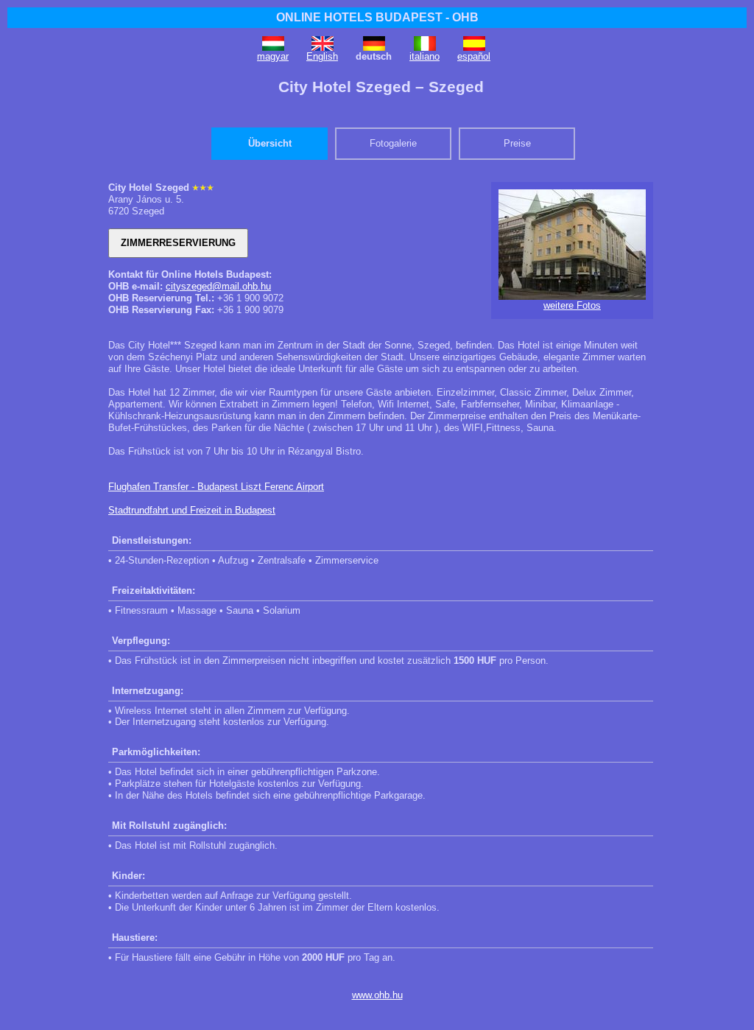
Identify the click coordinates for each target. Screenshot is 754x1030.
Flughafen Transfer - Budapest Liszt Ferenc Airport (216, 486)
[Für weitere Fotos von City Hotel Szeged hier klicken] (572, 296)
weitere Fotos (572, 305)
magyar (273, 56)
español (473, 56)
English (322, 56)
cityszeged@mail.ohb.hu (218, 286)
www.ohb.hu (377, 995)
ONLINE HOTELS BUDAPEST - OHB (377, 17)
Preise (517, 143)
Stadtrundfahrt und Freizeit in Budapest (191, 510)
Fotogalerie (393, 143)
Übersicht (270, 143)
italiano (424, 56)
